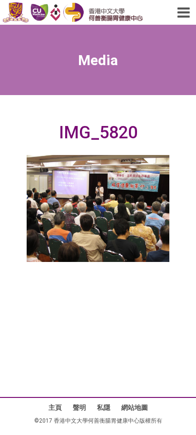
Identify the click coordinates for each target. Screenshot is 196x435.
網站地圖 (134, 407)
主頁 (55, 407)
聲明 (79, 407)
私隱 (103, 407)
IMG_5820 (98, 133)
